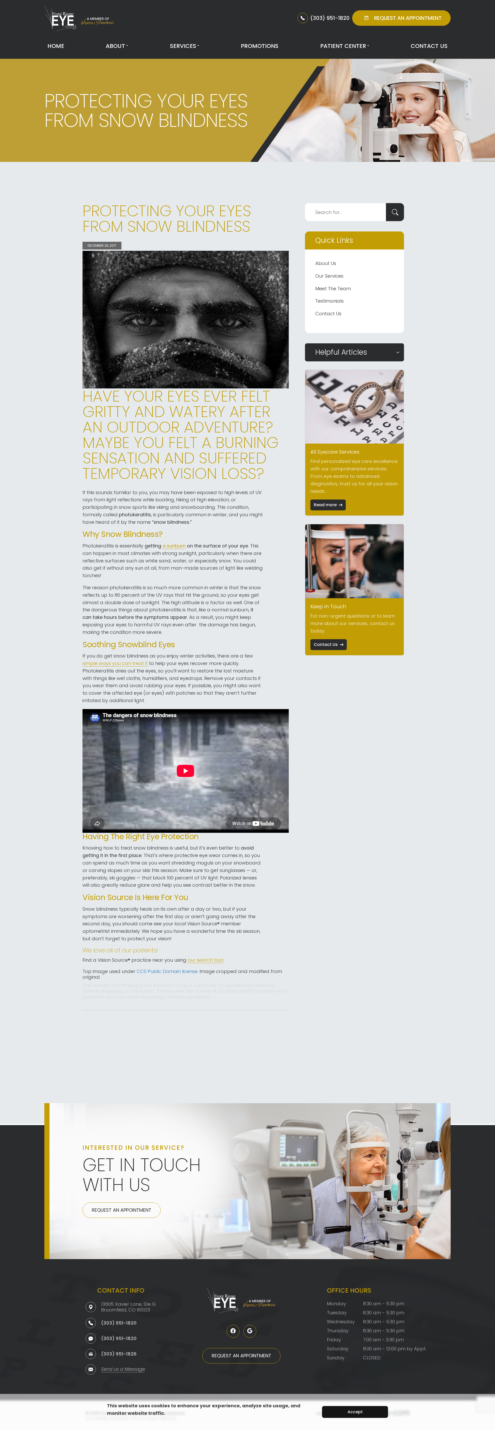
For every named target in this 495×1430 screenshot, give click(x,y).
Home (55, 46)
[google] (249, 1331)
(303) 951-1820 (119, 1323)
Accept (355, 1412)
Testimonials (329, 301)
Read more (325, 505)
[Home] (79, 18)
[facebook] (233, 1331)
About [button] (115, 46)
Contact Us (429, 46)
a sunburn (174, 546)
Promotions (259, 46)
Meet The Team (333, 288)
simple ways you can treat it (115, 663)
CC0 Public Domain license (167, 971)
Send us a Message (123, 1369)
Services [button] (183, 46)
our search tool (205, 960)
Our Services (329, 276)
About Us (325, 263)
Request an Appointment (121, 1210)
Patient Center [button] (343, 46)
